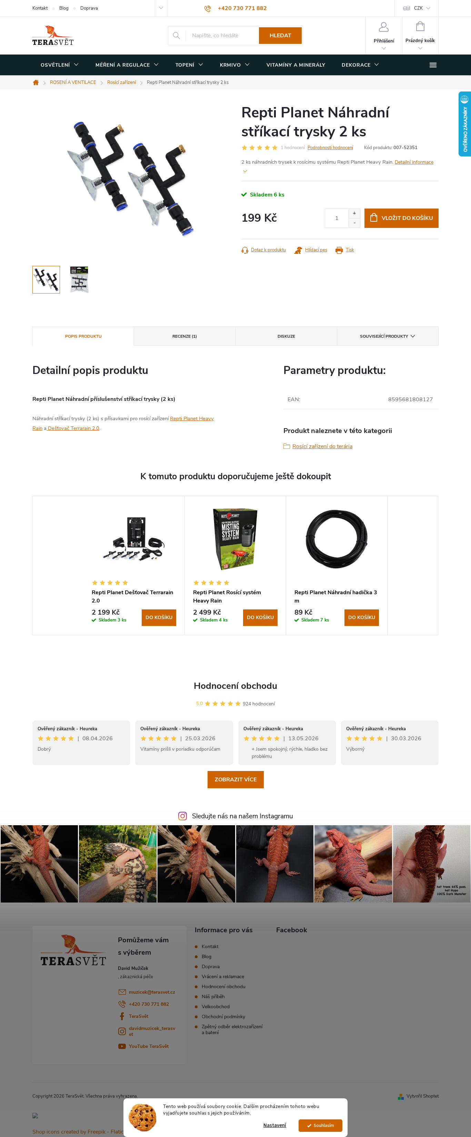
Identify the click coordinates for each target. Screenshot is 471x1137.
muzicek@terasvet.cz (152, 992)
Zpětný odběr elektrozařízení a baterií (232, 1029)
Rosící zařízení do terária (322, 446)
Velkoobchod (216, 1006)
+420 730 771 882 (149, 1004)
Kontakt (40, 8)
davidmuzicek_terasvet (152, 1031)
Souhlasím (324, 1125)
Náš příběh (213, 996)
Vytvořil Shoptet (423, 1096)
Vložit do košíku (407, 218)
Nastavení (274, 1125)
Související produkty (384, 336)
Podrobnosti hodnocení (330, 148)
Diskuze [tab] (286, 336)
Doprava (89, 8)
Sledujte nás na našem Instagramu (242, 816)
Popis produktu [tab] (83, 336)
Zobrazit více (236, 779)
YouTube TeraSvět (149, 1046)
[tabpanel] (134, 565)
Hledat (280, 35)
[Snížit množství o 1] (354, 223)
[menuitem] (59, 65)
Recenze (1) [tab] (184, 336)
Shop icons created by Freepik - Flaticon (81, 1132)
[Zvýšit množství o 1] (354, 213)
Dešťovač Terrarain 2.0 (73, 428)
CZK (418, 8)
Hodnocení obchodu (235, 686)
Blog (64, 8)
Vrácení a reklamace (223, 976)
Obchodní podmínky (223, 1016)
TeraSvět (138, 1016)
